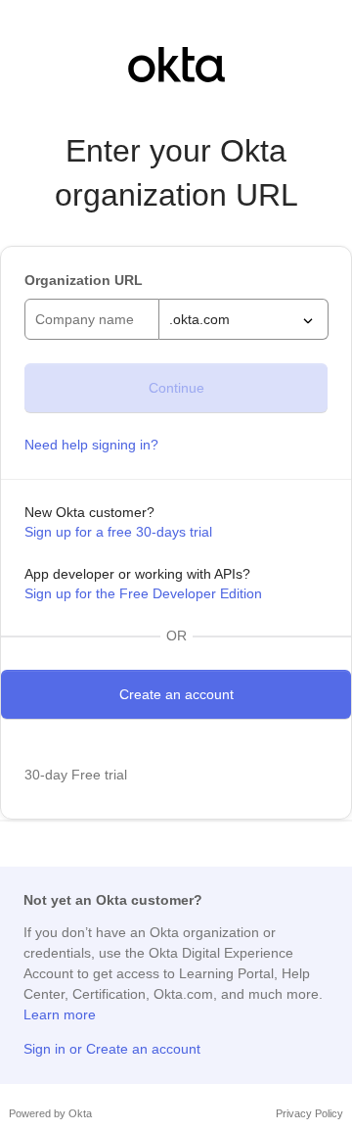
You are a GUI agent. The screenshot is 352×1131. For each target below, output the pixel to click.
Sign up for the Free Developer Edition (143, 593)
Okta (80, 1113)
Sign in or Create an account (111, 1049)
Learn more (59, 1014)
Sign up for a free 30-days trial (118, 532)
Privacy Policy (309, 1113)
